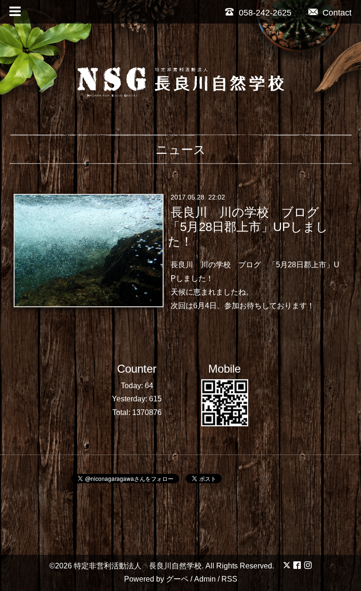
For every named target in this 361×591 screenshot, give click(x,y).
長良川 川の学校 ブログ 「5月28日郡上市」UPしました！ (249, 226)
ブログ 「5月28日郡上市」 (286, 265)
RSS (229, 579)
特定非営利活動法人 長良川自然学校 (138, 566)
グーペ (177, 579)
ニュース (181, 150)
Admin (205, 579)
